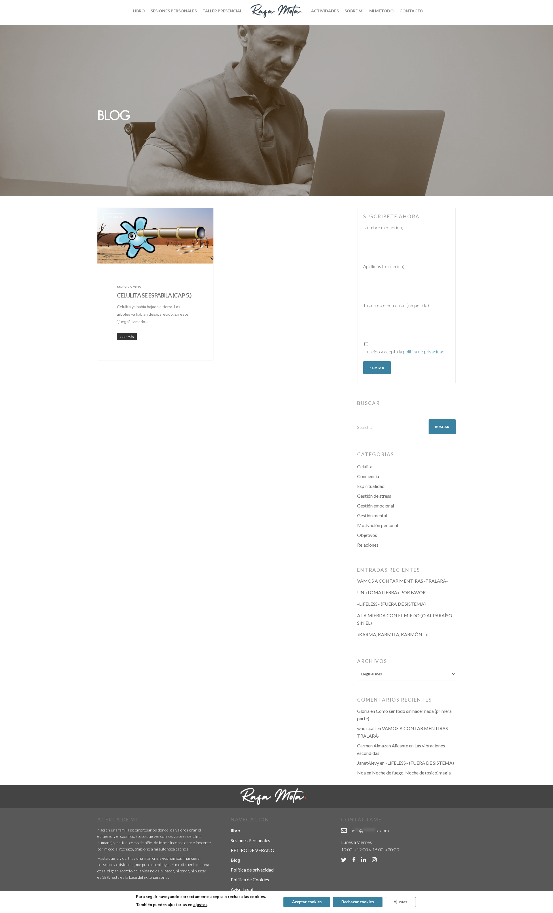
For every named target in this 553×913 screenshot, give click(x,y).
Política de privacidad (252, 869)
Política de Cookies (250, 879)
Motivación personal (377, 525)
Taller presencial (222, 10)
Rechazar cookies (357, 902)
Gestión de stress (374, 496)
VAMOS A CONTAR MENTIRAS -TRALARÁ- (402, 581)
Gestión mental (372, 515)
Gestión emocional (375, 505)
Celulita (114, 217)
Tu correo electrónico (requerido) (396, 305)
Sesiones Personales (174, 10)
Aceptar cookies (307, 902)
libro (235, 830)
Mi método (381, 10)
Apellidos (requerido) (383, 266)
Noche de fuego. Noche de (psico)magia (411, 772)
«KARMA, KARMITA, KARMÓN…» (392, 634)
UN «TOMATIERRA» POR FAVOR (391, 592)
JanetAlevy (368, 763)
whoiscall (366, 728)
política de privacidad (423, 351)
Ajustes (400, 902)
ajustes (200, 904)
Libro (139, 10)
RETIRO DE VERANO (252, 850)
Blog (235, 860)
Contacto (411, 10)
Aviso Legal (242, 889)
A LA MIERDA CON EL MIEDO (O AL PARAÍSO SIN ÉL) (404, 619)
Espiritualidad (371, 486)
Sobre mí (353, 10)
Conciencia (368, 476)
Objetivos (367, 535)
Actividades (325, 10)
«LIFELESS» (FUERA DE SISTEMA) (391, 604)
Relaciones (367, 545)
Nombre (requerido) (383, 227)
